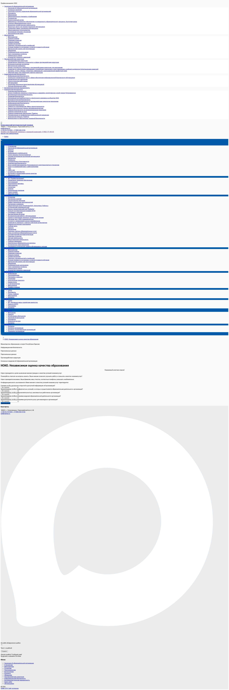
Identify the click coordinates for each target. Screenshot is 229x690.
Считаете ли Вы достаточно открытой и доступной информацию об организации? (28, 386)
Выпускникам (9, 672)
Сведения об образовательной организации (19, 663)
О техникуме (8, 665)
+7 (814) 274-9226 (7, 130)
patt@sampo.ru (5, 128)
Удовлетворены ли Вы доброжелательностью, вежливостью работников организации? (30, 392)
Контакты (7, 673)
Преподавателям (10, 670)
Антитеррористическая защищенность (17, 680)
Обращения (8, 675)
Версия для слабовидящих (9, 133)
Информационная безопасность (15, 678)
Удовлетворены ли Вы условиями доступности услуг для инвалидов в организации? (29, 399)
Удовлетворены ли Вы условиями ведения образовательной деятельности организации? (31, 396)
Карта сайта (8, 682)
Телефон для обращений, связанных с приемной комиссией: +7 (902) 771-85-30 (27, 132)
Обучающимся (9, 683)
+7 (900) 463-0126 (19, 130)
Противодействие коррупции (14, 677)
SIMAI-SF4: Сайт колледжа (10, 688)
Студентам (7, 668)
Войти (6, 136)
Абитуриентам (9, 666)
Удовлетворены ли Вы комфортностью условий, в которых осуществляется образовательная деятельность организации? (42, 389)
